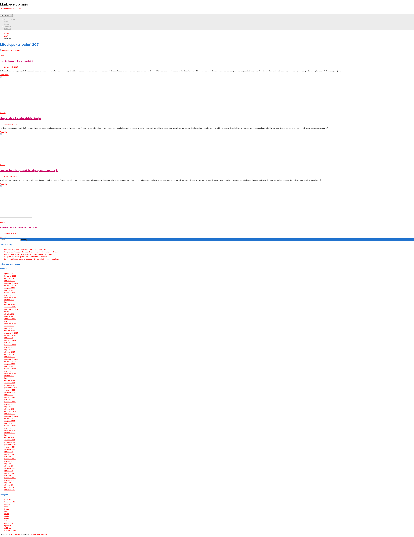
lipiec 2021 (8, 395)
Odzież (7, 521)
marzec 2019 (9, 461)
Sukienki (7, 29)
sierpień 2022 (9, 364)
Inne (6, 507)
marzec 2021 (9, 404)
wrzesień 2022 (10, 361)
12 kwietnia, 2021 (11, 124)
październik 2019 (10, 445)
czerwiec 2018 (9, 473)
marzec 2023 (9, 347)
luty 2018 (7, 483)
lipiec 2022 (8, 366)
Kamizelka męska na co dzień (17, 61)
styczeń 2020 (9, 437)
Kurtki (6, 24)
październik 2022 (11, 359)
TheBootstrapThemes (38, 534)
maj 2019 (7, 456)
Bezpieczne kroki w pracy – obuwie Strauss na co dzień (25, 257)
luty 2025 (7, 302)
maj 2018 (7, 475)
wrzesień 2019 (10, 447)
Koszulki (7, 511)
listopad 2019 (9, 442)
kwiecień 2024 (10, 323)
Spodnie (7, 26)
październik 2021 (10, 388)
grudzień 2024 (10, 307)
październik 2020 (11, 416)
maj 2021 (7, 399)
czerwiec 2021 (9, 397)
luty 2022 (8, 378)
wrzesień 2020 (10, 418)
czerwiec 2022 (10, 369)
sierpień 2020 (9, 421)
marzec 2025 (9, 300)
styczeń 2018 (9, 485)
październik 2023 (11, 333)
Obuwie (2, 165)
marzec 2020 (9, 433)
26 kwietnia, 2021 (11, 67)
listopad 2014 (9, 490)
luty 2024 (8, 328)
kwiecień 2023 (10, 345)
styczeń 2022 (9, 380)
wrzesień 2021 (10, 390)
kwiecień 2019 (10, 459)
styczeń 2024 (9, 331)
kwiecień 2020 (10, 430)
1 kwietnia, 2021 (10, 233)
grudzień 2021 (9, 383)
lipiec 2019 (8, 452)
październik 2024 (11, 309)
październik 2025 (11, 283)
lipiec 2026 (8, 274)
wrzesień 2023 (10, 335)
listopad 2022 (9, 357)
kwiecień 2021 (10, 402)
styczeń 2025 (9, 304)
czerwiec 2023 (10, 340)
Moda (2, 55)
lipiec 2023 (8, 338)
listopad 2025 (9, 281)
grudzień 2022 (10, 354)
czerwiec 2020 (10, 426)
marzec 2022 (9, 376)
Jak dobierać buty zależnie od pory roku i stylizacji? (29, 170)
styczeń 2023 (9, 352)
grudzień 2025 (10, 278)
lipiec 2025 (8, 290)
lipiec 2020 (8, 423)
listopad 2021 (9, 385)
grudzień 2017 (9, 487)
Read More (4, 75)
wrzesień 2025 (10, 285)
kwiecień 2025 (10, 297)
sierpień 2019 (9, 449)
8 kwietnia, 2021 (10, 176)
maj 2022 (8, 371)
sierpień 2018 (9, 468)
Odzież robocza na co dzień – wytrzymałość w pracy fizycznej (28, 254)
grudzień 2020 (10, 411)
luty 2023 (8, 350)
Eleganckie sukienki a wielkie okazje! (20, 118)
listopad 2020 (9, 414)
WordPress (15, 534)
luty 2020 (8, 435)
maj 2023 (8, 342)
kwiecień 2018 (10, 478)
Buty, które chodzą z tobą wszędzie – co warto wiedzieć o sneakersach (32, 252)
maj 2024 (8, 321)
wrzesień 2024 (10, 312)
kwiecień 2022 (10, 373)
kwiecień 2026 (10, 276)
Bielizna (7, 500)
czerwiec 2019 (9, 454)
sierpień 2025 (9, 288)
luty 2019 (7, 464)
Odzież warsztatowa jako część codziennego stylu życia (25, 250)
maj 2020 (8, 428)
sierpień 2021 (9, 392)
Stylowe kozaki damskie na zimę (18, 227)
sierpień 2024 (9, 314)
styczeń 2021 (9, 409)
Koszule (7, 22)
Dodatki (7, 504)
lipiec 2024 (8, 316)
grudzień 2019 (9, 440)
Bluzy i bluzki (9, 19)
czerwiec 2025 (10, 293)
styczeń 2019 (9, 466)
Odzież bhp (8, 523)
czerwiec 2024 (10, 319)
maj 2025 (7, 295)
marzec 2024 (9, 326)
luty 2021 (7, 407)
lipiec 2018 (8, 471)
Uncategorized (10, 530)
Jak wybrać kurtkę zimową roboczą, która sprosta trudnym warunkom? (32, 259)
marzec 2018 (9, 480)
